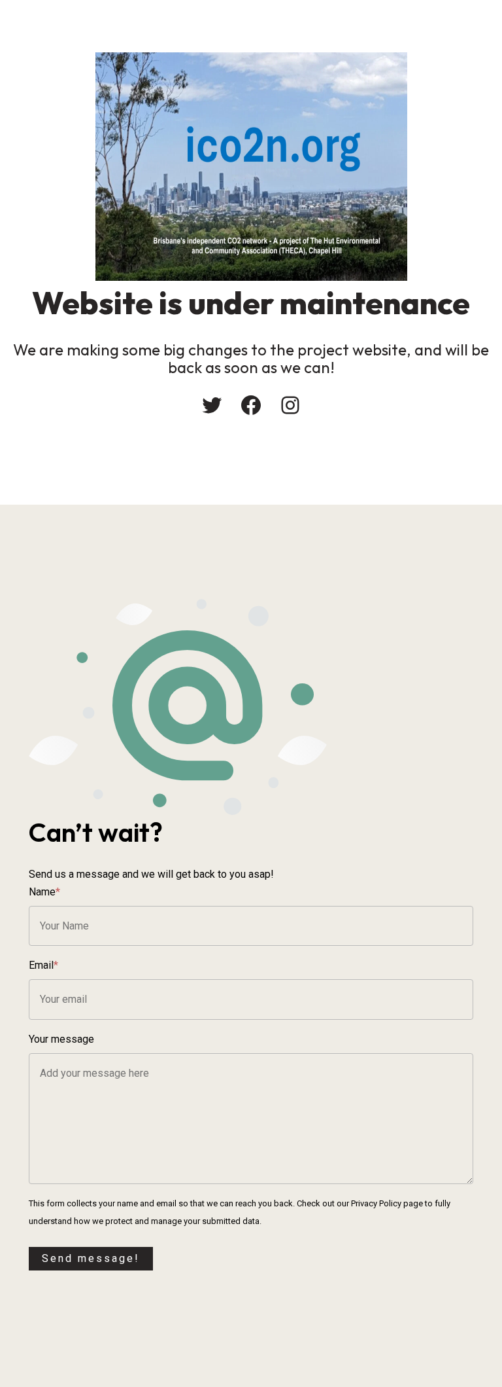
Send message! (91, 1258)
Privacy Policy (376, 1203)
